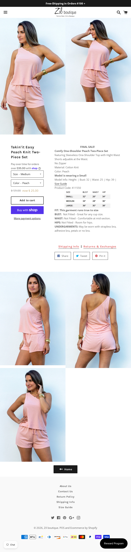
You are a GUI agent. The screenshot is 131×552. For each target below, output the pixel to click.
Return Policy (66, 496)
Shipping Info (68, 246)
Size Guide (61, 183)
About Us (65, 486)
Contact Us (65, 491)
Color (16, 183)
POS (62, 527)
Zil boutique (51, 527)
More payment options (27, 218)
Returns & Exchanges (99, 246)
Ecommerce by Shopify (83, 527)
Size (15, 174)
